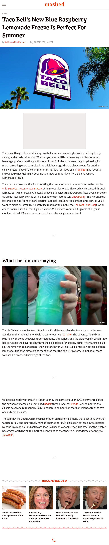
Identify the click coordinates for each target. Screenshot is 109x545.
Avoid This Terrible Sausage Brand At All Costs (12, 515)
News (5, 13)
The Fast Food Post (85, 205)
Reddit (48, 404)
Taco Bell (81, 169)
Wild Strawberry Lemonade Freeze (22, 188)
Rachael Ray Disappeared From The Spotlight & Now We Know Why (40, 517)
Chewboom (78, 196)
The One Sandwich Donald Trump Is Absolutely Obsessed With (93, 517)
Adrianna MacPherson (15, 42)
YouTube (101, 323)
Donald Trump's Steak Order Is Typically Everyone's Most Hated (67, 515)
